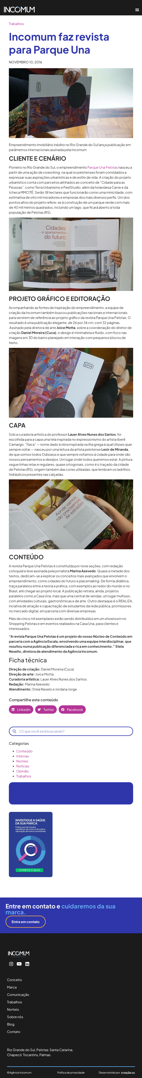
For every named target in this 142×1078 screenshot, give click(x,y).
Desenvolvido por (109, 1072)
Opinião (22, 771)
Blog (10, 1024)
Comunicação (18, 994)
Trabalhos (16, 23)
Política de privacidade (71, 1072)
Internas (22, 756)
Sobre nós (15, 1017)
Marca (12, 987)
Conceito (14, 980)
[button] (137, 9)
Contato (13, 1031)
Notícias (22, 766)
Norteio (22, 761)
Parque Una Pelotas (102, 167)
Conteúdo (24, 751)
